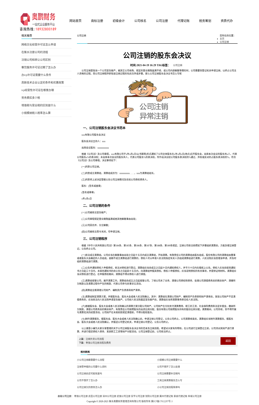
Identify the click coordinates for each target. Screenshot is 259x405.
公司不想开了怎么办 (87, 380)
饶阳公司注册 (152, 396)
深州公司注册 (109, 396)
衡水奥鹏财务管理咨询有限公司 (66, 5)
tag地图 (224, 4)
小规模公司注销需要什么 (169, 360)
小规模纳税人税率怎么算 (36, 113)
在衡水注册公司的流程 (34, 52)
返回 (228, 340)
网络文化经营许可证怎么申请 (38, 44)
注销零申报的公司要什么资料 (92, 366)
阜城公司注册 (195, 396)
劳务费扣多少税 (30, 97)
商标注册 (97, 20)
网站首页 (75, 20)
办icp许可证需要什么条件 (36, 75)
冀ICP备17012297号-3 (162, 401)
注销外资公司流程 (95, 339)
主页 (222, 38)
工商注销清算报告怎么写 (169, 380)
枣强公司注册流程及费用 (98, 343)
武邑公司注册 (95, 396)
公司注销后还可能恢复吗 (89, 373)
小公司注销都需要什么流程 (90, 360)
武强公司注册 (123, 396)
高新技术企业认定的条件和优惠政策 (42, 82)
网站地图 (232, 4)
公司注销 (224, 42)
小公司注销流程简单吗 (168, 387)
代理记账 (183, 20)
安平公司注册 (138, 396)
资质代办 (227, 20)
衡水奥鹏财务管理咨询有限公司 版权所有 (130, 401)
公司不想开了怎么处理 (168, 366)
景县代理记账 (180, 396)
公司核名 (140, 20)
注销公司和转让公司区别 (36, 59)
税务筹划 (205, 20)
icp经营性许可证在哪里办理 (37, 90)
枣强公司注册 (81, 396)
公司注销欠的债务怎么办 (89, 387)
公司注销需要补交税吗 (168, 373)
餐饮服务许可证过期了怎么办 (38, 67)
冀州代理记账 (166, 396)
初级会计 (119, 20)
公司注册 (162, 20)
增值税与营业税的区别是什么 (38, 105)
